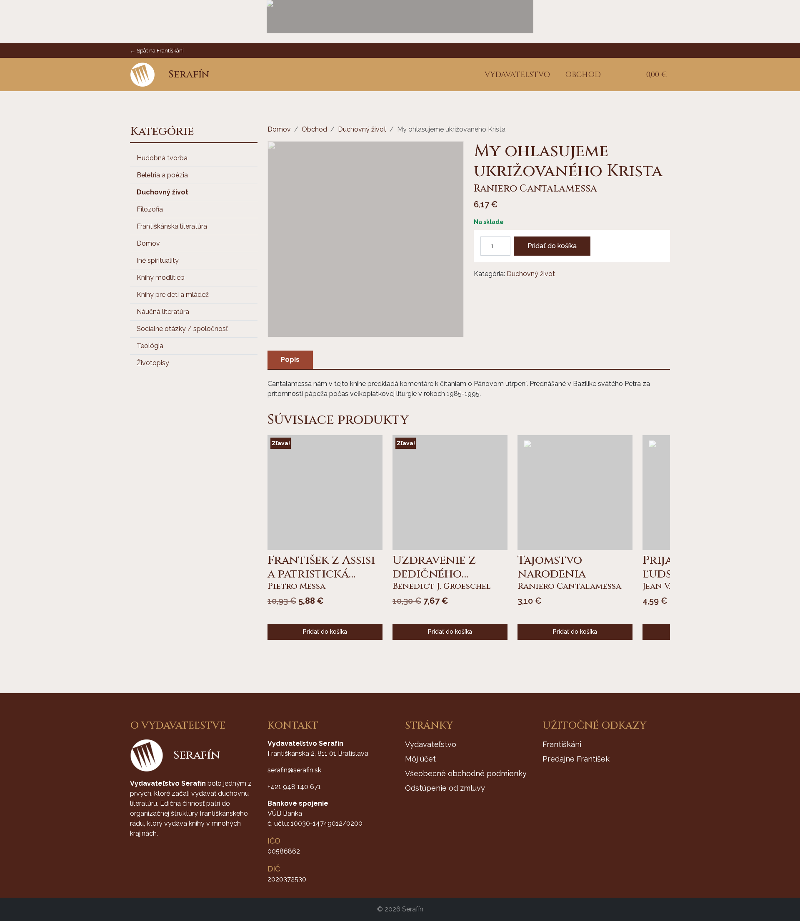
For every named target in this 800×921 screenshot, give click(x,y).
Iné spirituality (158, 260)
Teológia (150, 346)
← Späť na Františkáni (157, 50)
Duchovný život (162, 192)
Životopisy (153, 363)
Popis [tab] (290, 359)
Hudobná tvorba (162, 158)
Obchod (314, 129)
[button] (614, 75)
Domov (148, 243)
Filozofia (150, 209)
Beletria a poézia (162, 175)
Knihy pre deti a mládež (173, 295)
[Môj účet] (627, 75)
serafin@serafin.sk (294, 770)
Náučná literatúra (163, 312)
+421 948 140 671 (294, 787)
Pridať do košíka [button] (325, 631)
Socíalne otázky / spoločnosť (182, 329)
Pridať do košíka (552, 246)
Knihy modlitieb (161, 277)
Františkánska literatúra (172, 226)
